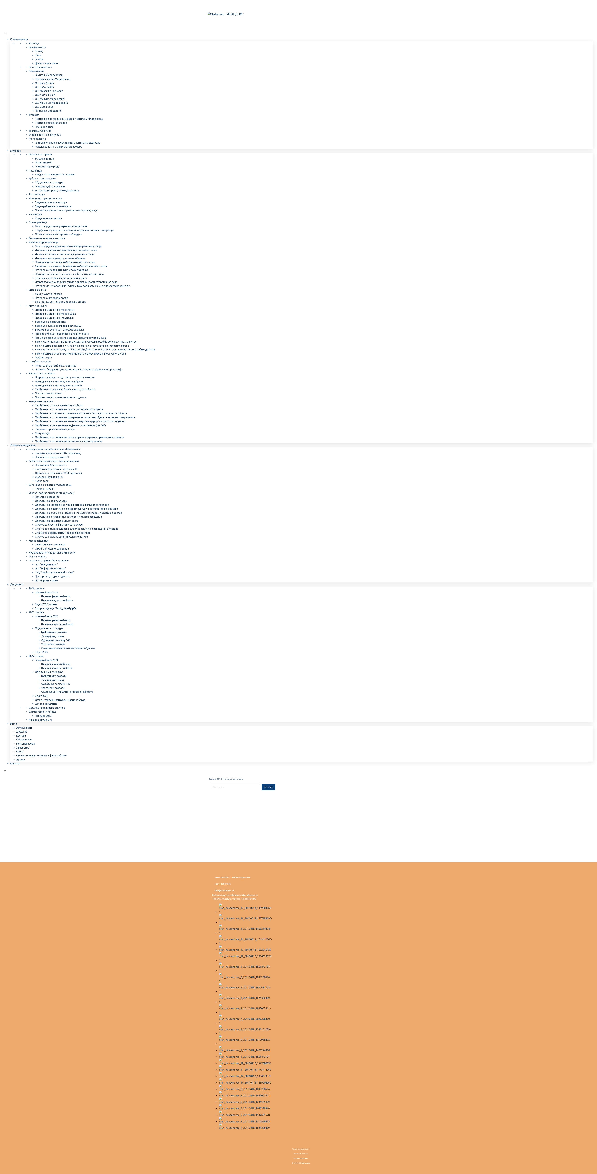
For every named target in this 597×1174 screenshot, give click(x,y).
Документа (16, 584)
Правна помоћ (43, 162)
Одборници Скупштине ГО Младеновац (58, 473)
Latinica (218, 5)
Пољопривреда (38, 222)
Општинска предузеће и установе (49, 560)
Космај (39, 51)
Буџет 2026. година (46, 604)
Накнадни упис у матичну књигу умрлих (58, 385)
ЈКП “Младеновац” (46, 564)
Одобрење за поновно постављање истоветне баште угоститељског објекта (81, 413)
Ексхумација (42, 433)
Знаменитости (37, 47)
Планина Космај (44, 126)
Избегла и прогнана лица (43, 242)
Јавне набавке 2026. (47, 592)
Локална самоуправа (22, 445)
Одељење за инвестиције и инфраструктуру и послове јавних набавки (76, 508)
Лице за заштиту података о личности (52, 552)
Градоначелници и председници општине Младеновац (67, 142)
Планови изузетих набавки (57, 600)
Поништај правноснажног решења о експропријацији (66, 210)
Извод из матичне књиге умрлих (54, 317)
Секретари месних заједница (52, 548)
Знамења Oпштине (40, 130)
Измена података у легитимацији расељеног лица (64, 254)
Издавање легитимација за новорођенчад (60, 258)
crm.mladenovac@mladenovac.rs (242, 895)
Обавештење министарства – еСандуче (58, 234)
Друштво (21, 731)
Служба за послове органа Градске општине (61, 536)
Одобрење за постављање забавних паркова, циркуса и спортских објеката (80, 421)
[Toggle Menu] (5, 33)
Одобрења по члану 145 (55, 640)
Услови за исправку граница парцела (57, 190)
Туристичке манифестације (51, 122)
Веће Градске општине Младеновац (50, 484)
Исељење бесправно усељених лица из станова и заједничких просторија (78, 369)
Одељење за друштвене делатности (57, 520)
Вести (13, 723)
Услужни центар (44, 158)
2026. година (36, 588)
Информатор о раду (47, 166)
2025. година (36, 612)
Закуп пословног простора (51, 202)
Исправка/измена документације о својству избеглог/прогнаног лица (76, 282)
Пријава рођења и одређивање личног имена (62, 333)
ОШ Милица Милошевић (49, 98)
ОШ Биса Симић (44, 83)
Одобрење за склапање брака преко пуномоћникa (65, 389)
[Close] (5, 770)
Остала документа (46, 703)
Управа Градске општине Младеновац (51, 493)
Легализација (37, 194)
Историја (34, 43)
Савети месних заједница (50, 544)
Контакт (15, 763)
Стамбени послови (40, 361)
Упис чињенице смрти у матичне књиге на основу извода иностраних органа (80, 353)
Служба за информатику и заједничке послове (62, 532)
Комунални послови (41, 401)
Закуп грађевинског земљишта (53, 206)
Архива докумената (40, 719)
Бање (38, 55)
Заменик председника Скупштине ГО (56, 469)
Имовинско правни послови (45, 198)
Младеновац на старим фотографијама (58, 146)
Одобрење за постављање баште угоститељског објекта (69, 409)
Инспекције (35, 214)
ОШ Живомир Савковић (49, 91)
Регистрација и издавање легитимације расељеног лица (68, 246)
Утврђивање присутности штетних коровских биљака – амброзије (74, 230)
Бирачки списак (38, 289)
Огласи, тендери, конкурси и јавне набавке (60, 699)
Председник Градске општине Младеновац (54, 449)
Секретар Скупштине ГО (49, 477)
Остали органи (37, 556)
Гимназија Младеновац (49, 75)
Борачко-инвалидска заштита (47, 238)
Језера (39, 59)
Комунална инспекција (48, 218)
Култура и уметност (40, 67)
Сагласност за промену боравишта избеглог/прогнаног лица (71, 266)
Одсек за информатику (244, 899)
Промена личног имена (48, 393)
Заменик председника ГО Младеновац (58, 453)
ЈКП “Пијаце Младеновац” (50, 568)
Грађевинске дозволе (54, 632)
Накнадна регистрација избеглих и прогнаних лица (65, 262)
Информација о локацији (50, 186)
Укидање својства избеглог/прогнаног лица (61, 278)
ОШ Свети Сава (44, 106)
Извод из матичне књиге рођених (55, 309)
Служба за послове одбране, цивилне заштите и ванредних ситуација (76, 528)
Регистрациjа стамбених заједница (55, 365)
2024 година (36, 656)
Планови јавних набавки (55, 596)
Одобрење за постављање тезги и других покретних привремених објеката (79, 437)
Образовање (36, 71)
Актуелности (24, 727)
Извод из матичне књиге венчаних (55, 313)
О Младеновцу (19, 39)
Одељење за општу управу (51, 500)
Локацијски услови (52, 636)
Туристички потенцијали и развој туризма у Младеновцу (69, 118)
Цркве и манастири (46, 63)
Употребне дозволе (53, 644)
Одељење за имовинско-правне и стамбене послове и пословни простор (78, 512)
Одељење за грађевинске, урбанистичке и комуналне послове (72, 504)
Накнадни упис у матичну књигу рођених (59, 381)
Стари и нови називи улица (45, 134)
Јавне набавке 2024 (46, 660)
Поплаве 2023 (43, 715)
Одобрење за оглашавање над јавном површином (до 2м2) (70, 425)
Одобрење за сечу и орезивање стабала (59, 405)
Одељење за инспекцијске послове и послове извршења (68, 516)
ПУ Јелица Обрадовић (48, 110)
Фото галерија (37, 138)
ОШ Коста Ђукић (45, 94)
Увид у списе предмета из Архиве (54, 174)
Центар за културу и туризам (52, 576)
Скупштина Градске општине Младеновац (54, 461)
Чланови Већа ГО (45, 488)
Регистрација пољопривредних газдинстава (61, 226)
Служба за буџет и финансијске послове (59, 524)
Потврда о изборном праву (51, 298)
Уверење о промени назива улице (55, 429)
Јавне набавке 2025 (46, 616)
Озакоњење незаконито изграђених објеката (68, 648)
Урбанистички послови (42, 178)
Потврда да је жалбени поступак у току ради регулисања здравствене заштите (82, 286)
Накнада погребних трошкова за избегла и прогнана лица (69, 274)
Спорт (20, 751)
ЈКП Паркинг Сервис (46, 580)
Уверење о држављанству (50, 321)
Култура (21, 735)
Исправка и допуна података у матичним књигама (65, 377)
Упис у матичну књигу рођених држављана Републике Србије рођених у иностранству (86, 341)
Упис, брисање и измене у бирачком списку (60, 301)
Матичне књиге (38, 305)
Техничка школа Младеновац (52, 79)
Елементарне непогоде (42, 711)
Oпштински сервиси (40, 154)
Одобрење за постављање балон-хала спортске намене (68, 441)
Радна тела (42, 481)
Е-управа (15, 150)
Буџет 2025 (41, 652)
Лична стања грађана (42, 373)
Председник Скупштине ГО (51, 465)
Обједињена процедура (49, 182)
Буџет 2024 (41, 695)
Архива (20, 759)
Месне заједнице (39, 540)
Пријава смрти (43, 357)
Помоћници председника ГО (52, 457)
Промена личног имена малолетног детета (60, 397)
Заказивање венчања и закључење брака (59, 329)
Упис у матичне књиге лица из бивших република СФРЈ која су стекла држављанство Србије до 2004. (95, 349)
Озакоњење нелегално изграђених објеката (67, 691)
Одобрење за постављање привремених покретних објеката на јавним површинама (85, 417)
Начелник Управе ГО (47, 496)
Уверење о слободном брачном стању (58, 325)
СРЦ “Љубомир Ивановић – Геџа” (54, 572)
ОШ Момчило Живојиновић (51, 102)
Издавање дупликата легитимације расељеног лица (66, 250)
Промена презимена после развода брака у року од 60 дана (70, 337)
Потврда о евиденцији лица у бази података (61, 270)
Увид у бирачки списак (48, 293)
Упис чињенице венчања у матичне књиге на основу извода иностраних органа (82, 345)
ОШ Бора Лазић (44, 87)
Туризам (34, 114)
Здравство (22, 747)
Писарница (35, 170)
